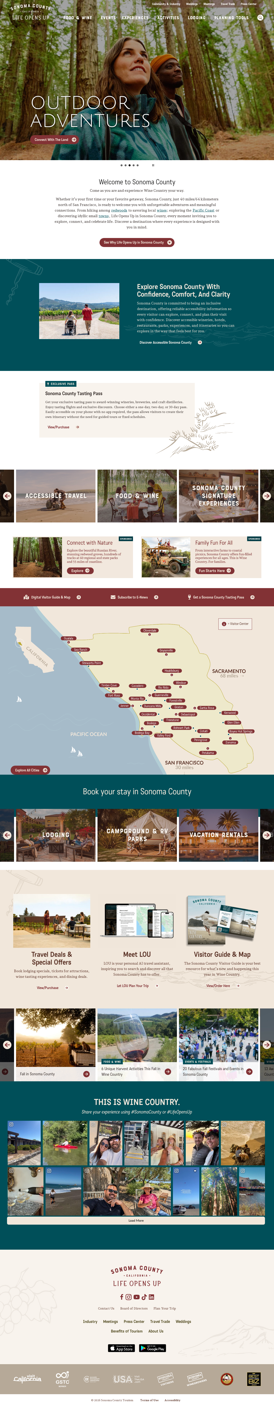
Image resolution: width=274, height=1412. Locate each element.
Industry (90, 1321)
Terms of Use (149, 1400)
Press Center (249, 4)
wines (162, 210)
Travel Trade (228, 4)
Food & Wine (137, 496)
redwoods (119, 210)
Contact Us (106, 1308)
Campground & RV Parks (137, 835)
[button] (259, 18)
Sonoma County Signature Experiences (218, 496)
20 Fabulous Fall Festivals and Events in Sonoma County (213, 1072)
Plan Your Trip (164, 1308)
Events (108, 18)
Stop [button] (153, 165)
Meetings (209, 4)
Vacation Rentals (218, 835)
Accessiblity (172, 1400)
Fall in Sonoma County (37, 1074)
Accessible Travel (56, 496)
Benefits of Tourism (127, 1331)
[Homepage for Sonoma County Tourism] (31, 11)
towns (104, 216)
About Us (155, 1331)
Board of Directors (134, 1308)
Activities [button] (168, 18)
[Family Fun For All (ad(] (201, 557)
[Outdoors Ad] (73, 557)
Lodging (56, 835)
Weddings (192, 4)
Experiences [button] (135, 18)
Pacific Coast (203, 210)
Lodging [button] (197, 18)
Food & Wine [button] (77, 18)
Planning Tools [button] (231, 18)
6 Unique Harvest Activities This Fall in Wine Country (130, 1072)
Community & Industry (166, 4)
